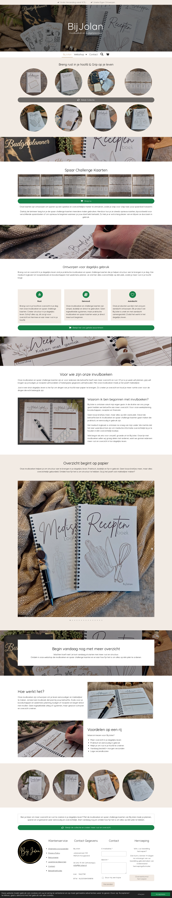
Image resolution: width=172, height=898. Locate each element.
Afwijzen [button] (141, 894)
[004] (97, 185)
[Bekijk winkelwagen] (107, 54)
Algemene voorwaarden (58, 849)
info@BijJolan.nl (80, 865)
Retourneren (53, 857)
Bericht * (104, 860)
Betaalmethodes (55, 870)
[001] (29, 185)
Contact (51, 866)
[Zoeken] (102, 54)
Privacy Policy (54, 853)
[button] (152, 482)
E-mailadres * (106, 849)
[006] (143, 185)
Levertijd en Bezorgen (57, 862)
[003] (74, 185)
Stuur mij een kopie (113, 878)
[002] (51, 185)
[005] (120, 185)
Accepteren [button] (160, 894)
